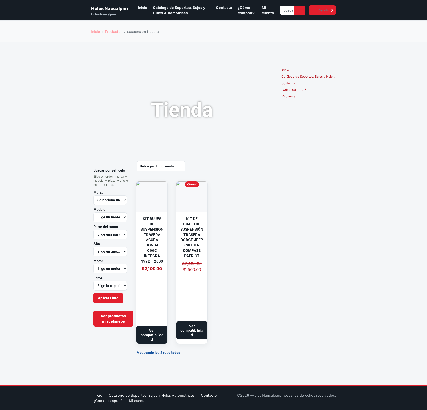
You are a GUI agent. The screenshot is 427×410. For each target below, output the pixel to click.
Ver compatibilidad (152, 334)
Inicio (142, 7)
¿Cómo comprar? (246, 10)
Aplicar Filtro (108, 298)
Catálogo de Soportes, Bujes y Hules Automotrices (179, 10)
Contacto (224, 7)
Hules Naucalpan (109, 8)
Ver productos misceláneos (113, 318)
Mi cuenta (268, 10)
